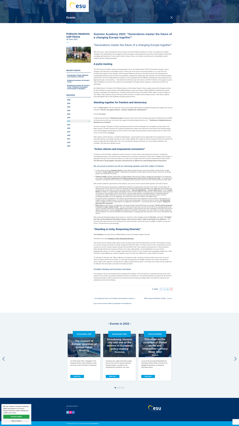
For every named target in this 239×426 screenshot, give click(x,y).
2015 (68, 146)
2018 (68, 135)
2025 (68, 103)
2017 (68, 139)
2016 (68, 142)
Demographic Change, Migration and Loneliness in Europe (77, 76)
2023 (68, 110)
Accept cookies (16, 416)
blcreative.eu (95, 423)
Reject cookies (16, 421)
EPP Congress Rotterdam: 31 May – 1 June (158, 298)
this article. (102, 114)
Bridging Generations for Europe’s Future (78, 81)
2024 (68, 107)
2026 (68, 100)
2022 (68, 121)
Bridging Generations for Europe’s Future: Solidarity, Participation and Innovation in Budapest (78, 87)
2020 (68, 128)
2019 (68, 132)
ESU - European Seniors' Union (158, 408)
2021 (68, 124)
